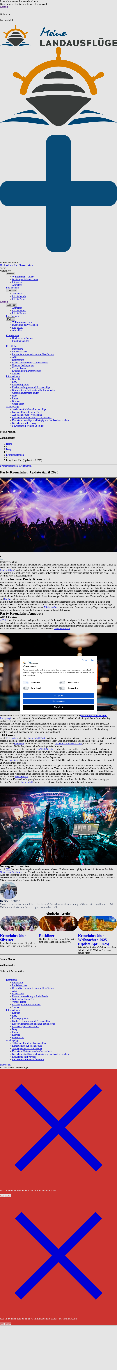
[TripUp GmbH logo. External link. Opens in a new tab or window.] (30, 662)
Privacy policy (88, 660)
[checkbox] (26, 682)
